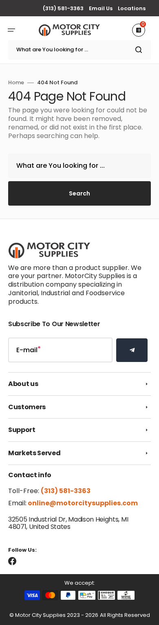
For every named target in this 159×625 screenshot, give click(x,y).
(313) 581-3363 (63, 8)
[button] (11, 30)
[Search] (140, 50)
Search (79, 193)
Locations (132, 8)
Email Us (101, 8)
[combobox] (79, 49)
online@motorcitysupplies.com (82, 503)
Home (16, 82)
